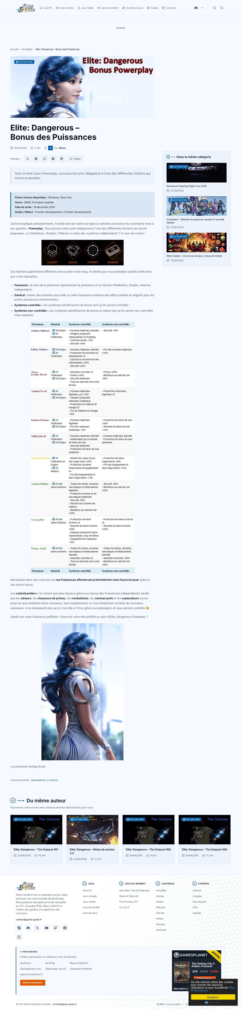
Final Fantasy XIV (128, 901)
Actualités (27, 49)
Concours (161, 929)
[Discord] (196, 8)
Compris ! (213, 997)
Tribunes (160, 907)
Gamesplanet (38, 780)
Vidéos (159, 918)
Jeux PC (87, 890)
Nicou (62, 148)
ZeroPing (50, 963)
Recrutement (199, 901)
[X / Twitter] (37, 928)
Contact (197, 890)
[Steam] (19, 928)
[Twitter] (27, 158)
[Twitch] (55, 928)
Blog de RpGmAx (79, 963)
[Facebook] (36, 158)
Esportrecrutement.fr (31, 974)
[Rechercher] (214, 8)
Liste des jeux (90, 913)
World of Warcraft (128, 896)
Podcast (160, 924)
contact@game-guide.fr (29, 919)
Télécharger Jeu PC (55, 968)
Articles (160, 896)
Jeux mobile (89, 901)
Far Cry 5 (124, 907)
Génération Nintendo (81, 968)
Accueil (14, 49)
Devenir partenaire (32, 982)
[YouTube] (46, 928)
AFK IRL (160, 913)
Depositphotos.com (30, 968)
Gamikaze (25, 963)
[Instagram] (19, 937)
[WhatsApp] (44, 158)
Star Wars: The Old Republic (134, 890)
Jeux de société (91, 907)
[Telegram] (53, 158)
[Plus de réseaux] (202, 8)
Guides (159, 901)
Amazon (53, 780)
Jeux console (90, 896)
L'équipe (197, 896)
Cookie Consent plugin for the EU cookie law (213, 1002)
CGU (195, 907)
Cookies (197, 913)
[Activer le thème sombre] (222, 8)
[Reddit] (61, 158)
